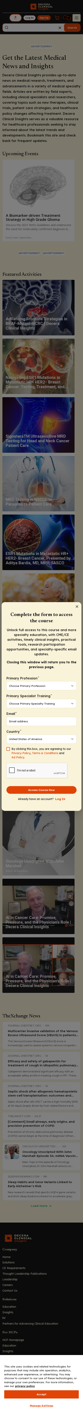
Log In (60, 799)
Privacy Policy (20, 753)
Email (11, 713)
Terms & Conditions (45, 753)
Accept (42, 1394)
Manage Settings (41, 1405)
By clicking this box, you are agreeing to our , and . (41, 753)
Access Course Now (41, 790)
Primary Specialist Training (29, 696)
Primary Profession (22, 678)
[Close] (77, 606)
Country (13, 731)
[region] (41, 1384)
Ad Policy (17, 757)
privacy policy (25, 1386)
